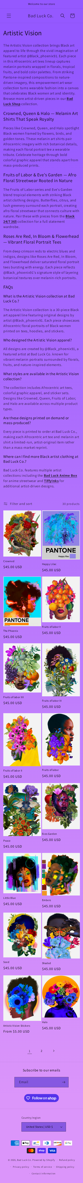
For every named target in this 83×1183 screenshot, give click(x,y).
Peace (7, 840)
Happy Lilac (49, 564)
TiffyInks (51, 480)
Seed (6, 962)
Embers (46, 900)
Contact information (44, 1173)
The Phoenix (10, 630)
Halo (45, 1022)
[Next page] (53, 1051)
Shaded (46, 963)
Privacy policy (21, 1166)
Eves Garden (49, 833)
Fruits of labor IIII (13, 697)
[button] (9, 16)
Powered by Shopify (43, 1159)
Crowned (8, 561)
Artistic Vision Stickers (16, 1025)
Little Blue (9, 898)
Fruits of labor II (12, 770)
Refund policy (67, 1159)
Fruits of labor (50, 770)
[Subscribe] (63, 1082)
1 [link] (30, 1051)
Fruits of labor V (51, 626)
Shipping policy (65, 1166)
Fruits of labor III (52, 700)
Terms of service (42, 1166)
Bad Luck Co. (24, 1159)
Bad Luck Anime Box (60, 475)
